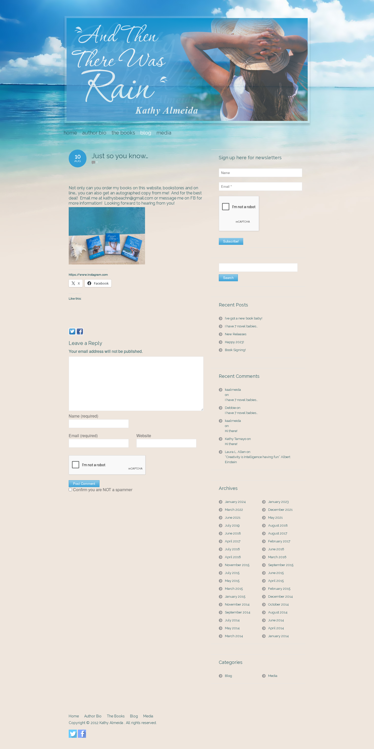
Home (74, 716)
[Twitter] (72, 331)
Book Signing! (235, 350)
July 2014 (232, 620)
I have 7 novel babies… (241, 326)
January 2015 (235, 596)
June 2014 (276, 620)
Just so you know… (120, 156)
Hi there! (231, 431)
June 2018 (233, 533)
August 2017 (277, 533)
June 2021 (232, 517)
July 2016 (232, 549)
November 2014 (237, 604)
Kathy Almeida (111, 723)
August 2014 (277, 612)
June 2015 (276, 573)
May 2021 (275, 517)
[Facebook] (79, 331)
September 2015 (280, 565)
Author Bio (93, 716)
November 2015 (237, 565)
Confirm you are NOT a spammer (102, 489)
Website (143, 435)
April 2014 (276, 628)
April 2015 (276, 581)
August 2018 (278, 525)
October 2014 (278, 604)
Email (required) (83, 435)
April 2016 (233, 557)
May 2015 (232, 581)
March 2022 (234, 510)
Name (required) (83, 416)
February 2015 (279, 589)
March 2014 (234, 636)
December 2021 (280, 510)
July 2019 (232, 525)
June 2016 (276, 549)
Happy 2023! (234, 342)
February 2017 (279, 541)
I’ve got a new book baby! (243, 318)
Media (272, 676)
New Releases (235, 334)
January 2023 (278, 502)
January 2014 (278, 636)
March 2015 (234, 589)
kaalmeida (233, 390)
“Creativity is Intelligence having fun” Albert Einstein (257, 459)
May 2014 (232, 628)
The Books (116, 716)
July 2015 (232, 573)
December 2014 (280, 596)
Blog (228, 676)
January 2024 (235, 502)
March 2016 (277, 557)
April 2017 (232, 541)
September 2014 (237, 612)
